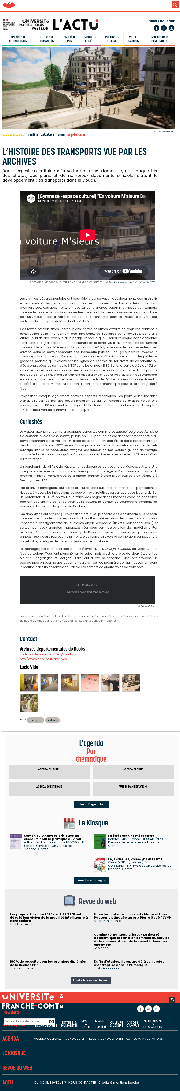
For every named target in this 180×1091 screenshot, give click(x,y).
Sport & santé (86, 1024)
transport (36, 720)
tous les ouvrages (91, 880)
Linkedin (164, 28)
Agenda (10, 1038)
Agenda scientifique (49, 787)
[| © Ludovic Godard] (49, 682)
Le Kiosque (14, 1053)
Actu (7, 1082)
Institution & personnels (159, 39)
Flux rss (171, 28)
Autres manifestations (133, 787)
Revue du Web (17, 1068)
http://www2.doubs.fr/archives (43, 659)
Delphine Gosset (77, 135)
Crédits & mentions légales (119, 1082)
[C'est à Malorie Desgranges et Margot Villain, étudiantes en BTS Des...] (29, 682)
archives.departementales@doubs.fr (48, 654)
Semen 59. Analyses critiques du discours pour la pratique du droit (53, 837)
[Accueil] (91, 24)
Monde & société (90, 39)
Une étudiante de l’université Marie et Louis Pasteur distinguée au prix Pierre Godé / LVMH (133, 916)
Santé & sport (69, 39)
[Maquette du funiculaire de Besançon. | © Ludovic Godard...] (29, 703)
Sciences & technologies (18, 39)
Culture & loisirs (112, 39)
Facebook (156, 28)
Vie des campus (133, 39)
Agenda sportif (133, 769)
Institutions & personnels (153, 1024)
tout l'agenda (91, 804)
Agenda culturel (49, 769)
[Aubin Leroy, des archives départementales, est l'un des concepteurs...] (110, 682)
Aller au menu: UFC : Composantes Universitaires (9, 5)
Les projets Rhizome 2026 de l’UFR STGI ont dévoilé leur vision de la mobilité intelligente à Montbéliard (49, 917)
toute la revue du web (91, 980)
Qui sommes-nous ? (50, 1082)
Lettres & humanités (47, 39)
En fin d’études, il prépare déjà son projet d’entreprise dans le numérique (129, 963)
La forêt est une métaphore (131, 835)
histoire (52, 720)
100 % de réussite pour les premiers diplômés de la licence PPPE (48, 963)
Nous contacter (82, 1082)
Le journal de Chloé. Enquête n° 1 (135, 859)
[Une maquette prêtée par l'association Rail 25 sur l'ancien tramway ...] (131, 682)
